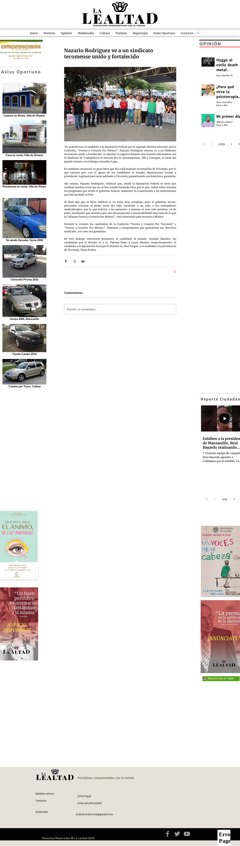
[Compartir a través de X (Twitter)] (74, 261)
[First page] (206, 499)
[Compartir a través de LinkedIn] (83, 261)
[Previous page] (215, 499)
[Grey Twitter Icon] (177, 834)
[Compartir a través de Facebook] (65, 261)
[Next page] (234, 499)
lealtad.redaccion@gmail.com (94, 814)
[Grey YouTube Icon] (187, 834)
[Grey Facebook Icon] (167, 834)
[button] (49, 33)
